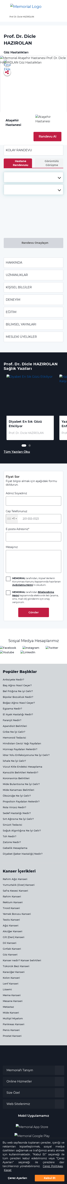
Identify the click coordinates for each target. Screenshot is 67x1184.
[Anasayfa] (4, 16)
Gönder (33, 612)
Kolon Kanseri (11, 977)
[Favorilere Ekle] (7, 63)
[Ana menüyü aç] (5, 6)
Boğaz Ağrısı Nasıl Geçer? (19, 702)
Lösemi (7, 989)
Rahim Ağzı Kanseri (15, 879)
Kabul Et (49, 1178)
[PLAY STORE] (32, 1134)
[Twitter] (52, 648)
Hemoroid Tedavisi (14, 737)
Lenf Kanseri (10, 983)
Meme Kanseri (12, 995)
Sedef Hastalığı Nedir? (17, 813)
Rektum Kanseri (13, 902)
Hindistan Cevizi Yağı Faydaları (22, 743)
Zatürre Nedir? (12, 842)
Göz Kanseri (10, 954)
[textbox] (33, 177)
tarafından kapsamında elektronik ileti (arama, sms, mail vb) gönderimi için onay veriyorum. (35, 597)
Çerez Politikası (53, 1166)
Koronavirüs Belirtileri (16, 778)
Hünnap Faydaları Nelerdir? (20, 749)
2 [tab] (29, 445)
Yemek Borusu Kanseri (17, 913)
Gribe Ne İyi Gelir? (14, 731)
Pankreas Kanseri (13, 1024)
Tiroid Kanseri (11, 908)
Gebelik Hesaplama (15, 847)
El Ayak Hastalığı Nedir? (18, 714)
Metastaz (8, 1006)
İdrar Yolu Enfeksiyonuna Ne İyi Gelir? (26, 754)
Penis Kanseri (11, 1030)
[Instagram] (31, 648)
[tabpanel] (30, 407)
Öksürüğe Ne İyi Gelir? (17, 795)
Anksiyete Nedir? (13, 679)
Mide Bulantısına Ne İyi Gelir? (21, 784)
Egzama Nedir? (12, 708)
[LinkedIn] (27, 652)
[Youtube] (7, 652)
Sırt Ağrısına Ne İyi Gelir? (18, 818)
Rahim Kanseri (12, 896)
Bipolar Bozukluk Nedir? (18, 696)
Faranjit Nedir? (12, 720)
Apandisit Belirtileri (15, 725)
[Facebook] (8, 648)
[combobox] (33, 177)
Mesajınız (12, 547)
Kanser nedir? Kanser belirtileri (22, 960)
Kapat (8, 1170)
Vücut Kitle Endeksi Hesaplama (22, 766)
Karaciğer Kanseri (14, 971)
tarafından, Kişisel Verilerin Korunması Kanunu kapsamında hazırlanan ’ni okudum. (36, 581)
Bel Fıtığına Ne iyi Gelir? (18, 691)
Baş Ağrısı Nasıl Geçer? (17, 685)
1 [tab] (23, 445)
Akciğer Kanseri (12, 931)
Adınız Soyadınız (16, 493)
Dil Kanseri (9, 942)
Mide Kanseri (11, 1012)
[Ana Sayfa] (26, 6)
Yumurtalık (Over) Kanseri (19, 884)
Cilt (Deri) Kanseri (13, 937)
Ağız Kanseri (10, 925)
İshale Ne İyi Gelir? (14, 760)
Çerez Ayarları (17, 1178)
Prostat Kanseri (12, 1035)
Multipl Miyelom (13, 1018)
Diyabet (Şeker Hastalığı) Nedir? (22, 853)
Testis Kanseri (11, 919)
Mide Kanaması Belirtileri (18, 789)
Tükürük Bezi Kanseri (16, 966)
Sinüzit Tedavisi (12, 824)
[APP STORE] (33, 1125)
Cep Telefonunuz (16, 515)
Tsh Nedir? (9, 836)
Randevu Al (47, 136)
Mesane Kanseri (13, 1000)
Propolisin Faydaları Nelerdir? (21, 801)
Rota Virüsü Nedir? (14, 807)
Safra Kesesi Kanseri (15, 890)
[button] (60, 6)
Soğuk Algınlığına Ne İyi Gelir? (22, 830)
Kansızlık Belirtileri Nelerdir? (20, 772)
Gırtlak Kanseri (12, 948)
